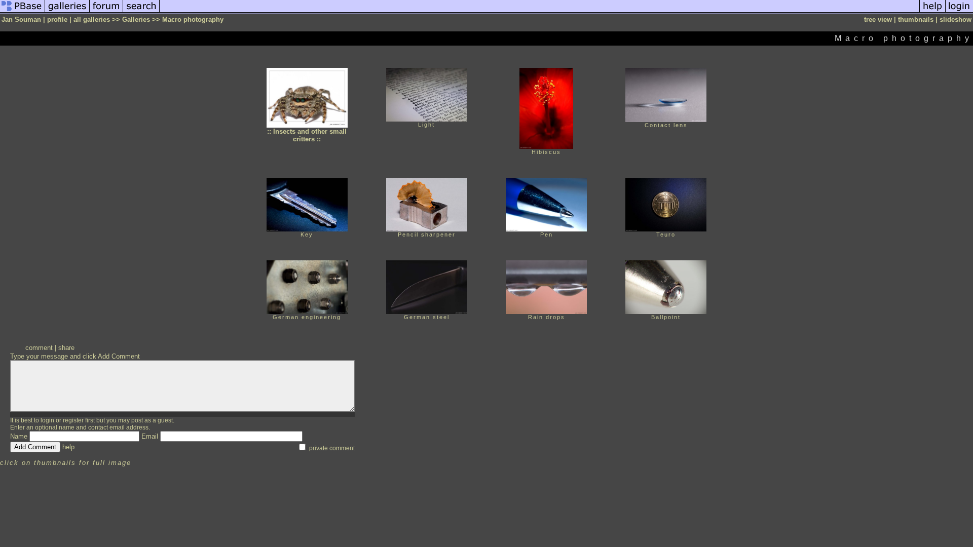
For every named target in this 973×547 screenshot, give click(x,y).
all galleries (91, 19)
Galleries (136, 19)
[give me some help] (932, 12)
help (68, 447)
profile (57, 19)
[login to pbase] (959, 12)
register (73, 420)
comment (39, 347)
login (47, 420)
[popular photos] (539, 12)
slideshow (955, 19)
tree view (878, 19)
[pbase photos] (22, 12)
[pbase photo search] (141, 12)
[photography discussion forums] (106, 12)
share (66, 347)
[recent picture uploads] (67, 12)
